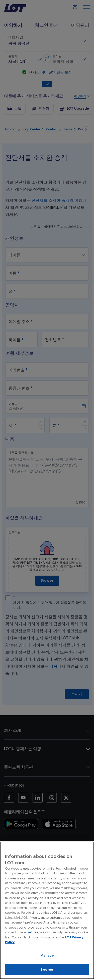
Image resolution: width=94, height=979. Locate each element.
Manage (47, 955)
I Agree (47, 969)
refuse (33, 932)
